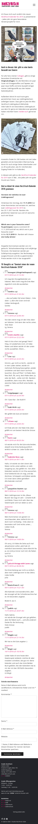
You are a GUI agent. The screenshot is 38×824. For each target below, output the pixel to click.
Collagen (20, 76)
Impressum (8, 804)
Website (4, 736)
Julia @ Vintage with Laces (19, 563)
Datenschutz (9, 806)
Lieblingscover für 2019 (14, 208)
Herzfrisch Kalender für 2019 (12, 17)
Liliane (11, 421)
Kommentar (6, 694)
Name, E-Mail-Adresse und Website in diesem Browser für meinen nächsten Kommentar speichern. (16, 746)
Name (4, 721)
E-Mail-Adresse (7, 729)
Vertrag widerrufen (19, 812)
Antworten (9, 288)
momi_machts (14, 335)
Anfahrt (7, 776)
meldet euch (24, 112)
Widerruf (8, 800)
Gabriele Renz (14, 457)
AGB (6, 802)
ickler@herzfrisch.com (8, 774)
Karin (10, 438)
